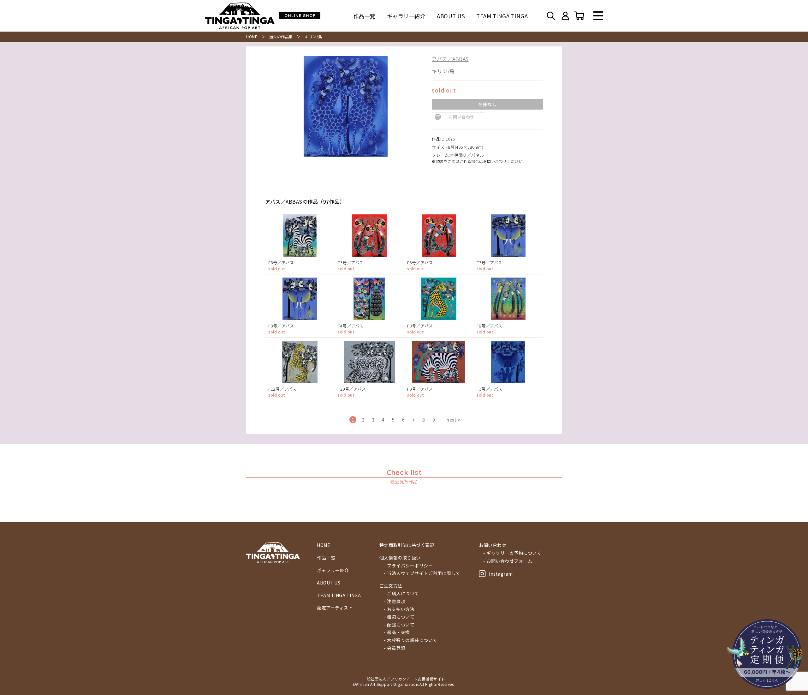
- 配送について (399, 625)
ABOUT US (451, 16)
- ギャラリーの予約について (512, 553)
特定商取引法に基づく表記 (406, 545)
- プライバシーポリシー (408, 566)
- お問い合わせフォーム (507, 561)
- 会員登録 (394, 648)
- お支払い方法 (399, 609)
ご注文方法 (390, 586)
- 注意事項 (394, 601)
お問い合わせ (461, 117)
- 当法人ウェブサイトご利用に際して (422, 573)
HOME (251, 36)
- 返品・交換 (397, 632)
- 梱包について (399, 617)
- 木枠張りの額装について (410, 640)
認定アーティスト (335, 608)
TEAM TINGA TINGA (502, 16)
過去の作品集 (281, 36)
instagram (501, 574)
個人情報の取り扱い (400, 558)
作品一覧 (365, 16)
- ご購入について (401, 593)
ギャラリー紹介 (406, 16)
